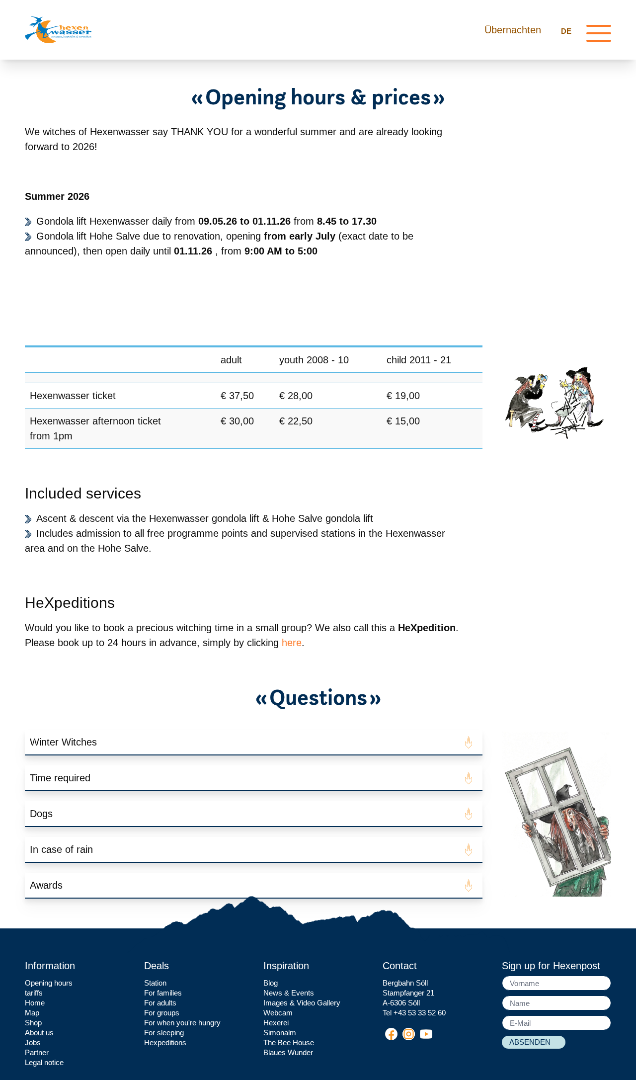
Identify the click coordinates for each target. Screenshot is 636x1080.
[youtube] (426, 1034)
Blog (270, 983)
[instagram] (408, 1034)
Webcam (278, 1012)
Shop (33, 1022)
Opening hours (49, 983)
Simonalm (279, 1032)
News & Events (288, 993)
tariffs (34, 993)
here (292, 642)
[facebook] (391, 1034)
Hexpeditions (165, 1042)
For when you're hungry (182, 1022)
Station (155, 983)
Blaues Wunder (288, 1052)
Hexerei (276, 1022)
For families (163, 993)
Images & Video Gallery (301, 1002)
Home (35, 1002)
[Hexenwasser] (58, 30)
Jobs (33, 1042)
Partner (37, 1052)
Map (32, 1012)
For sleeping (164, 1032)
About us (39, 1032)
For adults (160, 1002)
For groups (161, 1012)
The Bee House (288, 1042)
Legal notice (44, 1062)
